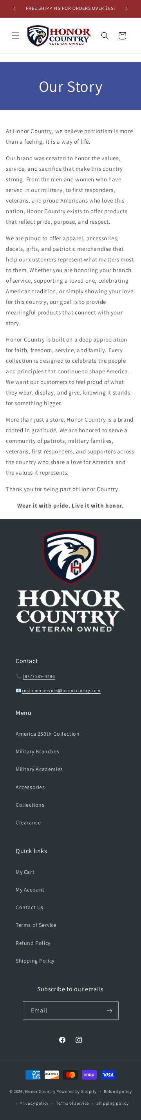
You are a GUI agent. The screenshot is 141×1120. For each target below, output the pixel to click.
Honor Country (40, 1091)
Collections (30, 804)
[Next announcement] (126, 8)
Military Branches (37, 751)
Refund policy (118, 1091)
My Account (30, 889)
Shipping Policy (35, 960)
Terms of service (72, 1103)
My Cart (25, 871)
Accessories (30, 787)
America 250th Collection (48, 733)
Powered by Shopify (76, 1091)
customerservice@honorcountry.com (61, 690)
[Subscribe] (109, 1010)
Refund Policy (33, 942)
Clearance (28, 822)
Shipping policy (112, 1103)
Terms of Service (36, 924)
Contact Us (29, 907)
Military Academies (39, 769)
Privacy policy (34, 1103)
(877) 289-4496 (39, 676)
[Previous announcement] (14, 8)
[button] (15, 35)
